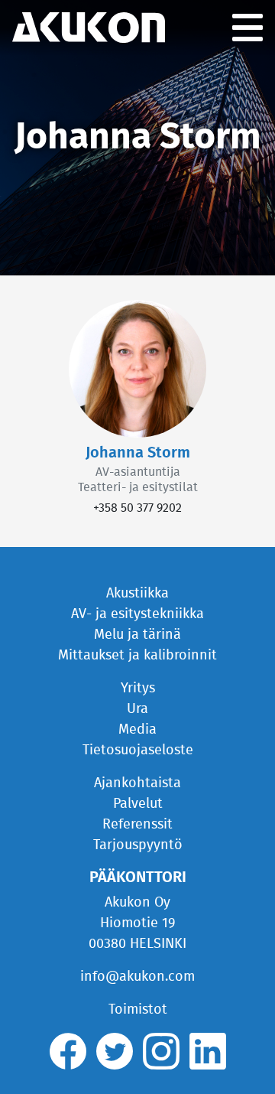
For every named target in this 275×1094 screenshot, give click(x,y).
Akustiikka (137, 594)
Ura (137, 709)
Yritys (138, 688)
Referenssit (137, 825)
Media (137, 730)
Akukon (88, 27)
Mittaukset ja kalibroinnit (137, 656)
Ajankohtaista (137, 783)
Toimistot (137, 1010)
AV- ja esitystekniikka (137, 614)
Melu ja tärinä (137, 635)
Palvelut (138, 804)
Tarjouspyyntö (138, 845)
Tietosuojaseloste (137, 750)
